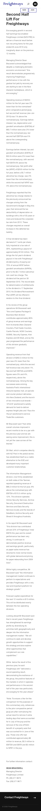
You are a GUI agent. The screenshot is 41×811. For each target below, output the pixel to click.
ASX (32, 10)
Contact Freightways (16, 797)
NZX (24, 10)
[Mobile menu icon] (35, 4)
